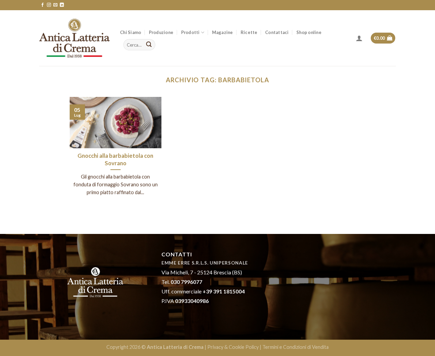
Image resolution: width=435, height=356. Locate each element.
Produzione (161, 32)
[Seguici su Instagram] (49, 5)
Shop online (308, 32)
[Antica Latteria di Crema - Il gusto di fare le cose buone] (74, 38)
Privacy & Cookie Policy (233, 347)
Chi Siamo (130, 32)
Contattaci (277, 32)
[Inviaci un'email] (55, 5)
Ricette (249, 32)
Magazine (222, 32)
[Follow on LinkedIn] (62, 5)
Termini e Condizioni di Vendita (295, 347)
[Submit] (149, 45)
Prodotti (190, 32)
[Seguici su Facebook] (42, 5)
